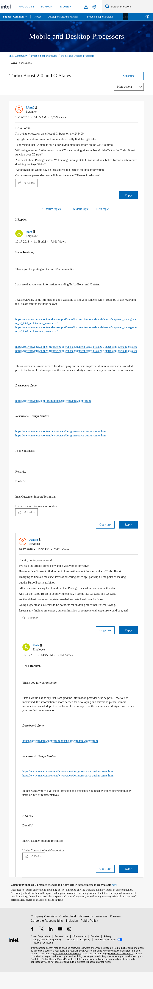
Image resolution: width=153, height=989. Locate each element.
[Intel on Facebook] (32, 948)
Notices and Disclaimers (120, 969)
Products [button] (26, 6)
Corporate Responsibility (47, 939)
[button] (136, 108)
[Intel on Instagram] (69, 948)
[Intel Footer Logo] (14, 956)
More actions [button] (125, 86)
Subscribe (129, 75)
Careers (116, 935)
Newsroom (86, 935)
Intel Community (19, 56)
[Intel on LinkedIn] (51, 948)
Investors (102, 935)
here (117, 902)
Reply (128, 195)
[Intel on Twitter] (41, 948)
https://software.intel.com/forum (37, 409)
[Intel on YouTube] (60, 948)
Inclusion (72, 939)
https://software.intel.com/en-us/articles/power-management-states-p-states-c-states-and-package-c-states (74, 353)
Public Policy (89, 939)
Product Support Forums (47, 56)
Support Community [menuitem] (15, 17)
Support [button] (46, 6)
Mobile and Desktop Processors (84, 56)
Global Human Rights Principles (57, 974)
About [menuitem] (38, 17)
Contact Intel (68, 935)
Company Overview (44, 935)
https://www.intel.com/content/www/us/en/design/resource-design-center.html (68, 440)
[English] (94, 6)
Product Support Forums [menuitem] (105, 17)
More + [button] (64, 6)
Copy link (105, 533)
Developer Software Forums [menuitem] (65, 17)
